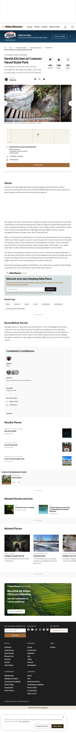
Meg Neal (13, 80)
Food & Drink (31, 650)
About (29, 675)
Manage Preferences (42, 726)
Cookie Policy (32, 690)
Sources (9, 413)
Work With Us (9, 690)
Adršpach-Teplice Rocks (14, 556)
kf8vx (8, 380)
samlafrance (15, 380)
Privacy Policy (41, 292)
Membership (9, 675)
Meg (8, 366)
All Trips (52, 647)
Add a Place (8, 665)
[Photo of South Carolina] (6, 479)
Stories (29, 647)
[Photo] (67, 433)
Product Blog (9, 684)
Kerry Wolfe (54, 513)
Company (31, 671)
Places (7, 643)
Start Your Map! (60, 36)
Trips (52, 643)
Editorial (31, 643)
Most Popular (9, 653)
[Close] (63, 717)
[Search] (72, 26)
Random (7, 659)
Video (29, 659)
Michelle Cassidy (21, 510)
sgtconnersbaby (25, 380)
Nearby (7, 662)
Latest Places (9, 650)
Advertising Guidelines (35, 684)
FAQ (28, 678)
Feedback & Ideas (11, 678)
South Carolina (39, 187)
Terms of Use (49, 292)
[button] (50, 60)
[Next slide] (71, 103)
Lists (28, 656)
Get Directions (38, 165)
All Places (7, 647)
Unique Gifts (8, 687)
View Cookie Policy (24, 721)
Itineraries (30, 653)
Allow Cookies (57, 726)
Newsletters (31, 665)
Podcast (30, 662)
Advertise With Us (33, 681)
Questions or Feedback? (38, 707)
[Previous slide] (4, 103)
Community (9, 671)
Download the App (59, 630)
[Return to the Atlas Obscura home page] (12, 26)
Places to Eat (9, 656)
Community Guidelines (12, 681)
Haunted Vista (39, 556)
